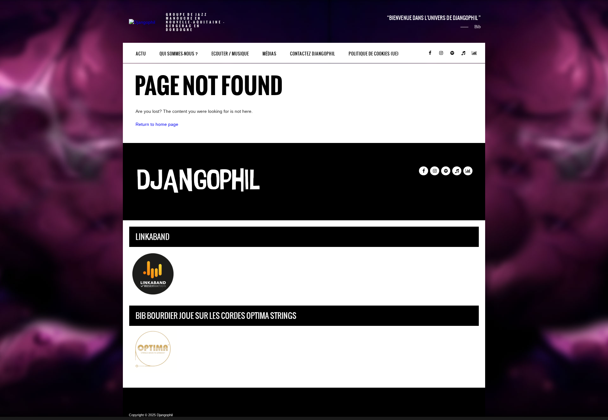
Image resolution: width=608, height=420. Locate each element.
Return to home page (157, 124)
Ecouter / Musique (230, 54)
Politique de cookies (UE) (374, 54)
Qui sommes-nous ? (179, 54)
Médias (269, 54)
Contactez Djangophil (312, 54)
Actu (141, 54)
